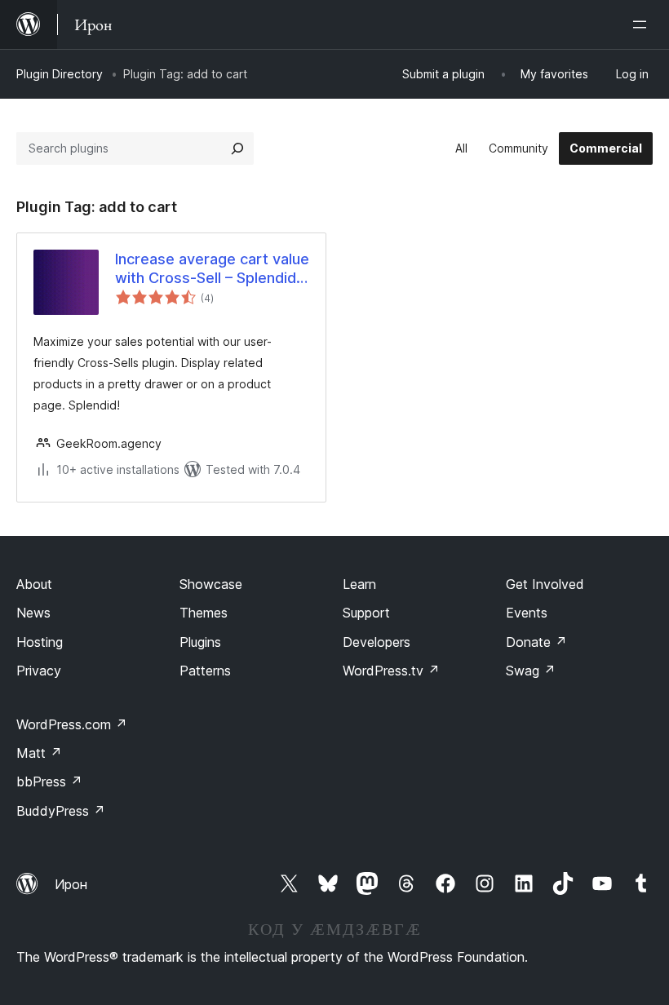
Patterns (205, 670)
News (33, 612)
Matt (39, 753)
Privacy (38, 670)
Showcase (210, 584)
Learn (359, 584)
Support (366, 612)
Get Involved (545, 584)
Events (526, 612)
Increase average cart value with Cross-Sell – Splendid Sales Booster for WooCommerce (212, 269)
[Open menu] (643, 24)
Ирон (71, 884)
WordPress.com (71, 724)
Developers (376, 642)
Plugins (200, 642)
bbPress (49, 781)
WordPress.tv (391, 670)
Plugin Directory (59, 74)
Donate (536, 642)
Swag (531, 670)
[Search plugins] (237, 148)
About (34, 584)
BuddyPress (60, 811)
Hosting (39, 642)
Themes (203, 612)
